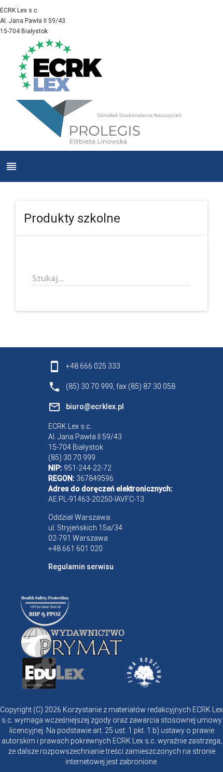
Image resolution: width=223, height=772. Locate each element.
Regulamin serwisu (81, 566)
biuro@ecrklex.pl (95, 406)
